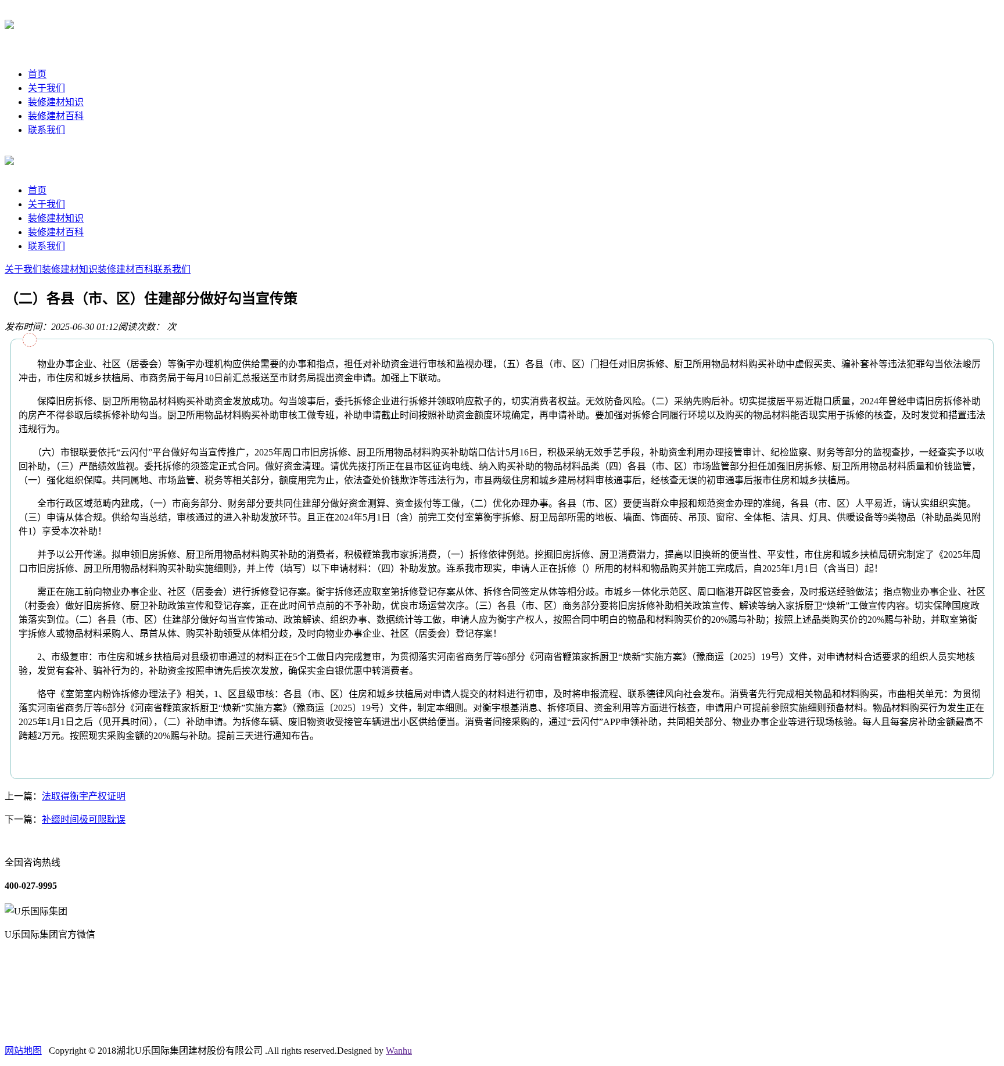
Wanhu (399, 1051)
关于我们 (46, 88)
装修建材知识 (56, 102)
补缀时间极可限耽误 (84, 819)
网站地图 (23, 1051)
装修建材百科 (56, 116)
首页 (37, 74)
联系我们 (46, 130)
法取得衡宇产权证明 (84, 796)
